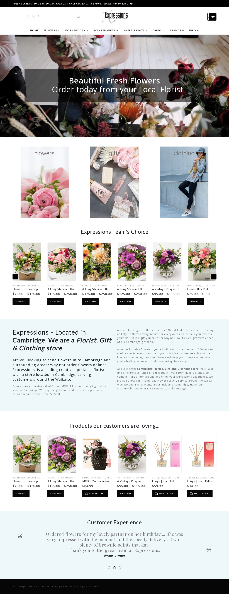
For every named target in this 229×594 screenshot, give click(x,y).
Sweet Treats (134, 30)
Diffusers (157, 477)
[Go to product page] (27, 262)
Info (192, 30)
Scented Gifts (104, 30)
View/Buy (21, 301)
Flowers (50, 30)
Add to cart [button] (97, 493)
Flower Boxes (36, 285)
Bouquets (53, 285)
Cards (157, 30)
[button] (15, 276)
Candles (97, 477)
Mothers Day (75, 30)
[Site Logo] (114, 16)
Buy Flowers (20, 285)
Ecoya (168, 477)
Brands (175, 30)
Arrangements (160, 285)
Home (34, 30)
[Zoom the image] (45, 148)
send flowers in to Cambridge (76, 360)
